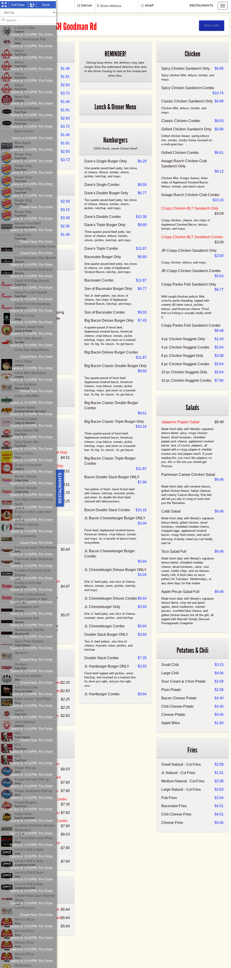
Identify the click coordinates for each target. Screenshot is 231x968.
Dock (46, 5)
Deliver (86, 5)
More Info (211, 25)
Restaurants (201, 5)
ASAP (149, 5)
